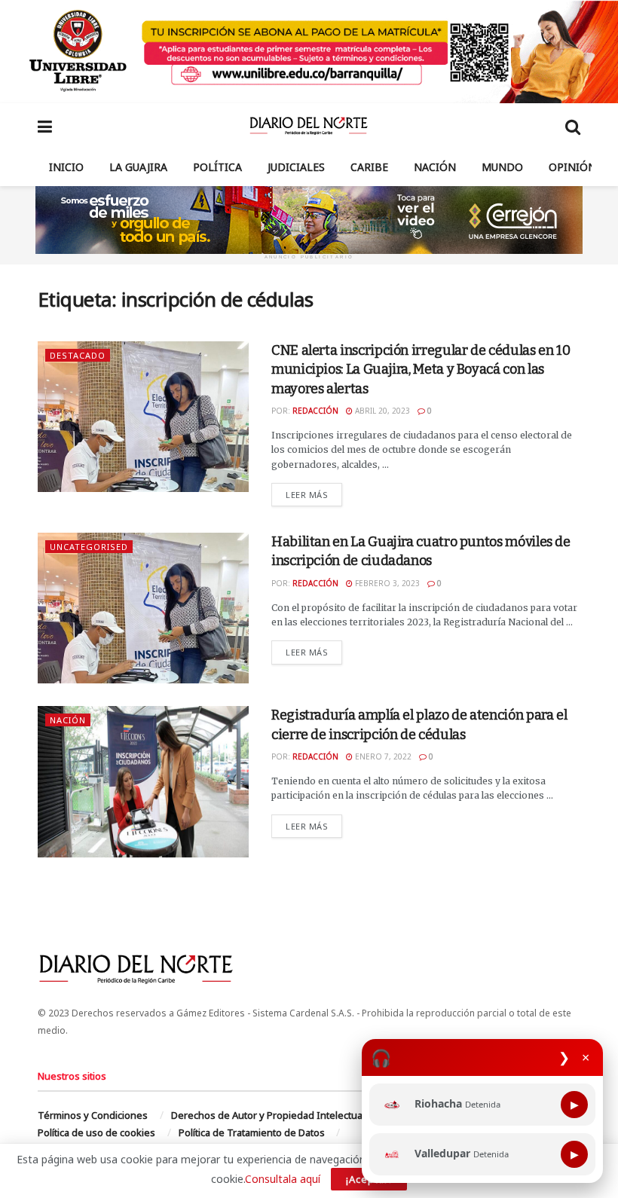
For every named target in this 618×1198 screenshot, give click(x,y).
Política (217, 167)
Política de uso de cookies (96, 1132)
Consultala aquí (282, 1179)
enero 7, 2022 (382, 756)
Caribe (369, 167)
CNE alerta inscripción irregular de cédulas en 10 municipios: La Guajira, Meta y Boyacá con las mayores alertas (420, 369)
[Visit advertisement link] (309, 51)
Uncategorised (89, 546)
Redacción (315, 410)
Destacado (78, 355)
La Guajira (138, 167)
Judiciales (296, 167)
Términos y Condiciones (93, 1115)
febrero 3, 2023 (386, 583)
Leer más (314, 494)
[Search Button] (572, 125)
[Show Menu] (45, 125)
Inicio (66, 167)
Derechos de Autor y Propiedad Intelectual (268, 1115)
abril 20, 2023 (381, 410)
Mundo (502, 167)
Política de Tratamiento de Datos (252, 1132)
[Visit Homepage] (308, 126)
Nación (435, 167)
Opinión (572, 167)
